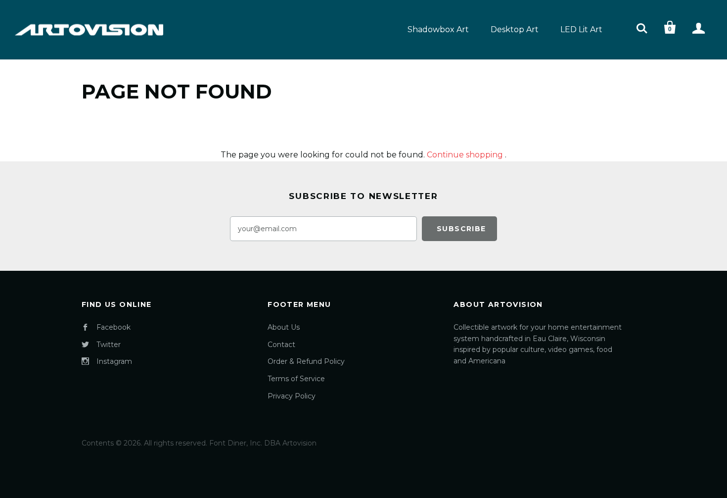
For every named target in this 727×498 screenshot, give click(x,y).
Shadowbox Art (438, 29)
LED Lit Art (581, 29)
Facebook (113, 327)
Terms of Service (296, 378)
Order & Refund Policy (306, 361)
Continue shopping (465, 154)
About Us (284, 327)
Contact (281, 344)
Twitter (108, 344)
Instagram (114, 361)
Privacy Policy (292, 396)
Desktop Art (515, 29)
